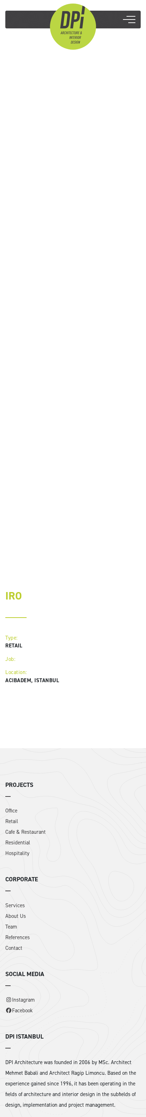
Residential (17, 842)
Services (15, 905)
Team (11, 926)
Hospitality (17, 853)
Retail (11, 821)
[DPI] (73, 26)
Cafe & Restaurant (25, 832)
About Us (15, 916)
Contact (13, 948)
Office (11, 810)
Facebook (22, 1010)
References (17, 937)
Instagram (23, 999)
